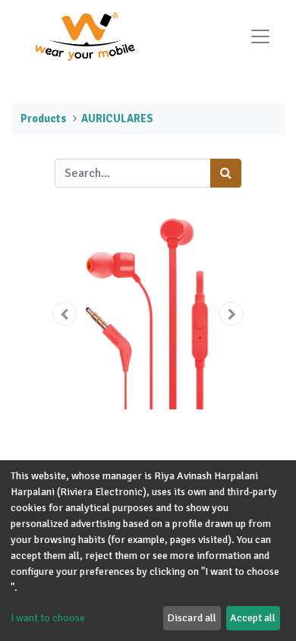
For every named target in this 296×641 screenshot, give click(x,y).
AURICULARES (117, 118)
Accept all (253, 617)
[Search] (225, 173)
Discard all (191, 617)
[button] (65, 313)
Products (43, 118)
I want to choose (48, 617)
